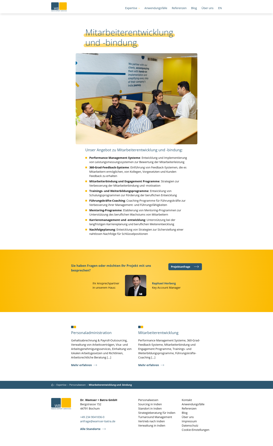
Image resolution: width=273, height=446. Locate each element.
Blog (194, 8)
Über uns (207, 8)
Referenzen (179, 8)
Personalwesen (77, 384)
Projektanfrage (180, 266)
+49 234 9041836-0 (92, 417)
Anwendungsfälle (155, 8)
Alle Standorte (90, 429)
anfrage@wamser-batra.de (97, 421)
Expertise (131, 8)
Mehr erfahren (81, 365)
